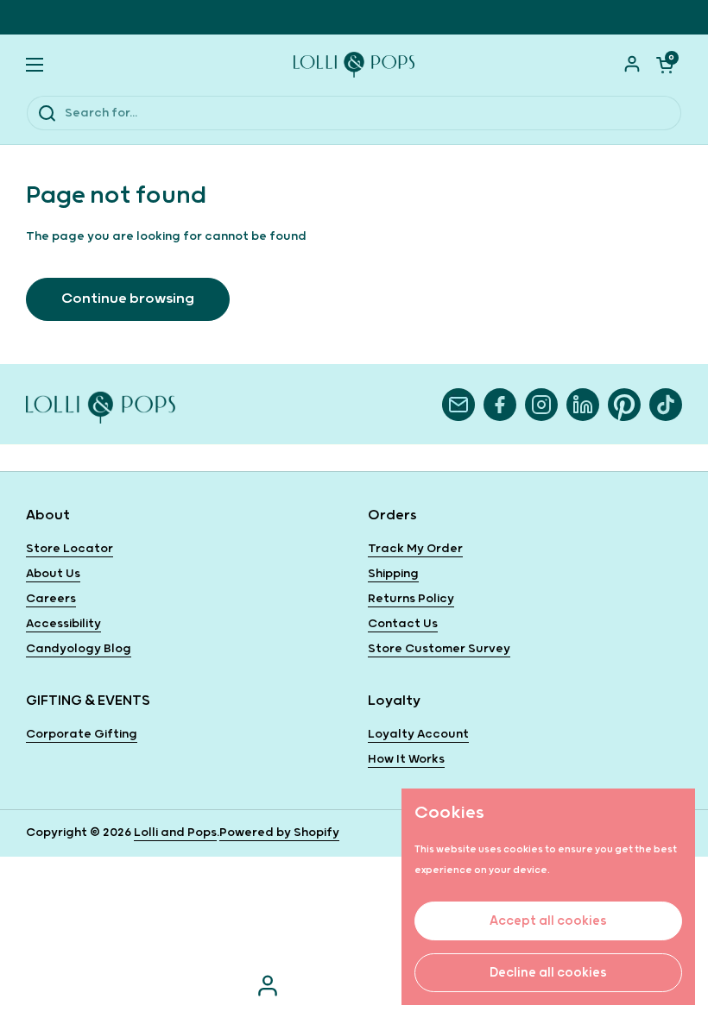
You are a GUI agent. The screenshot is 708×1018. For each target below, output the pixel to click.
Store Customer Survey (439, 649)
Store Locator (69, 549)
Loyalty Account (418, 734)
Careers (51, 599)
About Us (53, 574)
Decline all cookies (548, 972)
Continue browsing (127, 299)
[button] (665, 64)
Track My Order (415, 549)
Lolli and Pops (175, 832)
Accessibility (63, 624)
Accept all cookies (548, 921)
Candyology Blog (78, 649)
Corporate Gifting (81, 734)
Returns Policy (411, 599)
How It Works (406, 759)
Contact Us (403, 624)
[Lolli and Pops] (354, 65)
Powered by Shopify (279, 832)
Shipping (393, 574)
